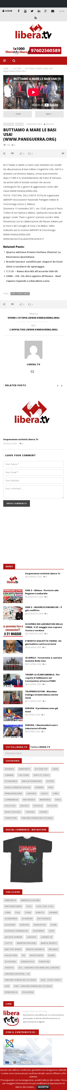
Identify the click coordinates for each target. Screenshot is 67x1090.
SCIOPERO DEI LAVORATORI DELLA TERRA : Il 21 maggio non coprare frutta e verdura (44, 627)
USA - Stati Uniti (20, 293)
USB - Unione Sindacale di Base (33, 986)
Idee (50, 787)
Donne (53, 912)
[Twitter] (32, 11)
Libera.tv (50, 124)
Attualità (41, 769)
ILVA (51, 931)
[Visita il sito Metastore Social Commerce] (33, 50)
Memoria (45, 799)
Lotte (8, 943)
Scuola (38, 805)
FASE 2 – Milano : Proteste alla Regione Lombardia (42, 592)
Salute (24, 805)
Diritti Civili (41, 775)
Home (6, 68)
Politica (10, 805)
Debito (40, 912)
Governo (38, 931)
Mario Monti (49, 943)
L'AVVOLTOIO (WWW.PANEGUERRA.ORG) (33, 328)
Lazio (44, 793)
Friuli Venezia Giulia (17, 787)
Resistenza (36, 955)
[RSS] (35, 17)
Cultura (17, 68)
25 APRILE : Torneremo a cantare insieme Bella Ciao (43, 659)
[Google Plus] (45, 11)
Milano (53, 949)
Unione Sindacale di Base (37, 818)
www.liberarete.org (35, 1011)
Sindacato (27, 961)
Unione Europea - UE (17, 974)
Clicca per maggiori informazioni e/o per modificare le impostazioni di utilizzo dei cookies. (34, 1083)
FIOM (53, 924)
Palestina (11, 955)
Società (52, 805)
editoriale (43, 918)
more (63, 153)
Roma (51, 955)
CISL (17, 912)
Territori (11, 818)
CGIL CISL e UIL (45, 906)
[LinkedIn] (39, 11)
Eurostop (40, 924)
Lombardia (11, 799)
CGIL (29, 906)
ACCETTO (43, 1086)
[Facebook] (18, 11)
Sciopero (10, 961)
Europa (24, 924)
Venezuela (11, 992)
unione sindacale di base (20, 980)
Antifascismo (13, 906)
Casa (55, 769)
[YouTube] (25, 11)
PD (23, 955)
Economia (11, 781)
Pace (58, 799)
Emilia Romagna (32, 781)
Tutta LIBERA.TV (40, 746)
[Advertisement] (27, 537)
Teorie (43, 812)
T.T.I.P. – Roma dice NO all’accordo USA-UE (32, 271)
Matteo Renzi (13, 949)
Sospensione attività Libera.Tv (20, 439)
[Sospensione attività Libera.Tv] (33, 413)
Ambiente (24, 769)
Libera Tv (46, 937)
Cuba (28, 912)
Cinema (9, 775)
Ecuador (27, 918)
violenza (28, 992)
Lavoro (31, 793)
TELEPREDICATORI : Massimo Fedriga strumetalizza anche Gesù (41, 694)
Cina (7, 912)
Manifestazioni (26, 943)
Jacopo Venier (13, 937)
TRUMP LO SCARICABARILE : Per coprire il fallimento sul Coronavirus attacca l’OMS (42, 677)
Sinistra (44, 961)
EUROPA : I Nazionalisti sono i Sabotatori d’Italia (41, 727)
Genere (39, 787)
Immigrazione (13, 793)
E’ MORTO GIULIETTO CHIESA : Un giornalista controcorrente (43, 642)
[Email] (52, 11)
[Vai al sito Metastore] (27, 859)
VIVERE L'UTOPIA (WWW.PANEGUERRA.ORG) (33, 316)
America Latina (30, 900)
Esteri (19, 124)
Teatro (30, 812)
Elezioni (10, 924)
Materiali (29, 799)
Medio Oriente (35, 949)
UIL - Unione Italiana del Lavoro (39, 967)
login (8, 10)
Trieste (9, 967)
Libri (56, 793)
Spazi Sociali (13, 812)
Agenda (9, 769)
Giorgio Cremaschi (16, 931)
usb (7, 986)
